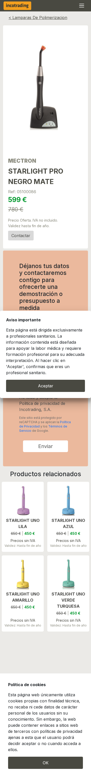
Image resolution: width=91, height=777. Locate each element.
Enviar (45, 446)
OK (46, 762)
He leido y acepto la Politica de (42, 403)
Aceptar (45, 385)
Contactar (20, 235)
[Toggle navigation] (82, 6)
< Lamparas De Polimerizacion (38, 17)
